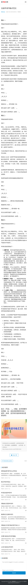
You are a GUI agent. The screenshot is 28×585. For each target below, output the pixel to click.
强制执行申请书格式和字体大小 (10, 525)
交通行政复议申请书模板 (8, 536)
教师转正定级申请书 (7, 514)
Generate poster (7, 460)
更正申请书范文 (5, 482)
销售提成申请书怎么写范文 (9, 471)
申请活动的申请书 (6, 492)
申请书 (19, 11)
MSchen (3, 11)
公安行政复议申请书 (7, 547)
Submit (14, 573)
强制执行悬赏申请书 (7, 503)
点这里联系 (14, 445)
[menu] (25, 2)
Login (7, 570)
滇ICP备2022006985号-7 (14, 582)
